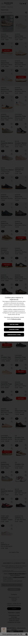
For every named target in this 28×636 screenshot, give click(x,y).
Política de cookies (16, 319)
